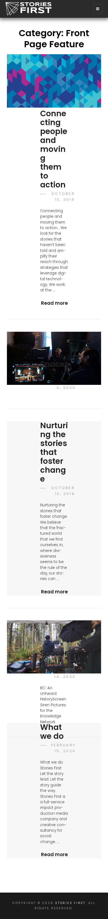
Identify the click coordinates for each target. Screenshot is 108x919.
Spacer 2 (54, 657)
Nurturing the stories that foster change (54, 452)
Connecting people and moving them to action (53, 149)
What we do (52, 732)
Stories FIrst (70, 903)
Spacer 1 (54, 368)
